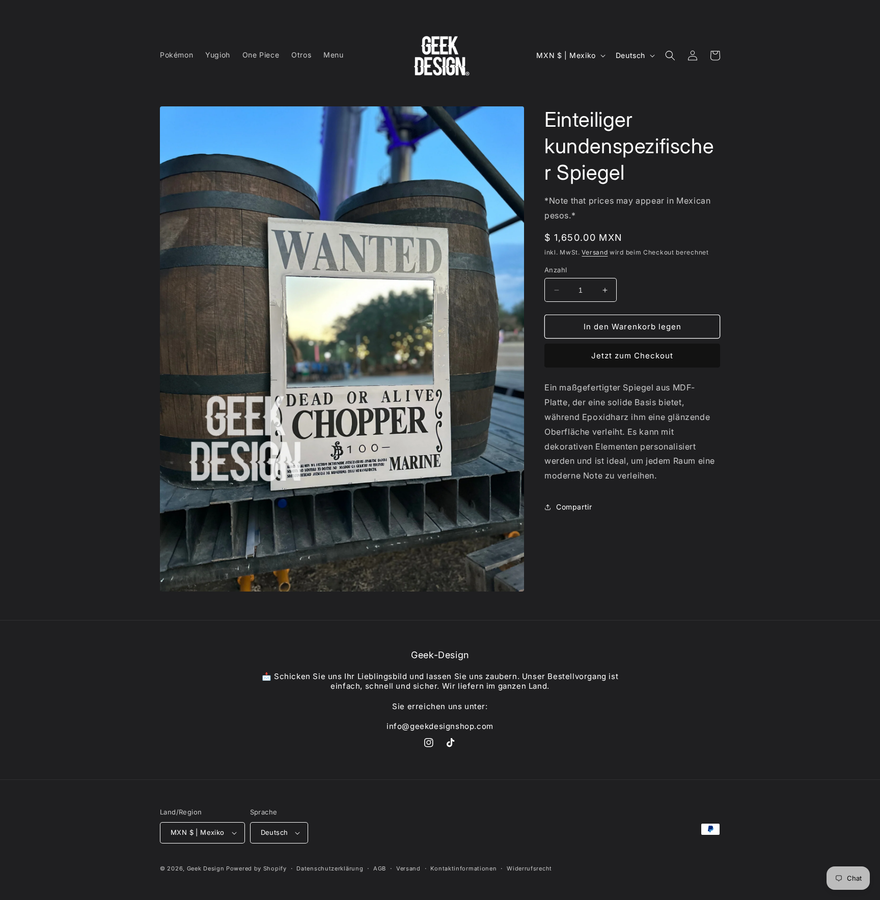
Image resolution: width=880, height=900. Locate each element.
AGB (379, 868)
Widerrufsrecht (529, 868)
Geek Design (206, 868)
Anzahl (555, 270)
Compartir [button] (574, 506)
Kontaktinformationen (463, 868)
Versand (595, 252)
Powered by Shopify (256, 868)
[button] (670, 55)
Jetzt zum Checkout (632, 355)
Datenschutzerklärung (329, 868)
